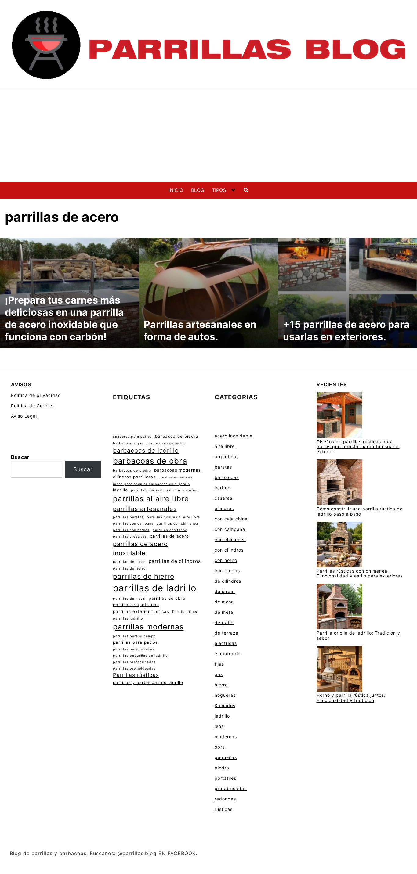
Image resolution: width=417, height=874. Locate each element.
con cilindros (229, 549)
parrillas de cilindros (175, 561)
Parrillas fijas (184, 612)
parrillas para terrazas (133, 649)
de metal (224, 612)
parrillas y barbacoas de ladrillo (148, 682)
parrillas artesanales (145, 509)
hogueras (225, 695)
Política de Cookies (33, 405)
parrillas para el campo (134, 636)
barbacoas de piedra (132, 471)
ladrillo (120, 489)
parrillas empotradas (136, 604)
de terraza (226, 632)
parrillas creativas (130, 536)
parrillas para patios (135, 642)
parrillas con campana (133, 524)
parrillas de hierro (143, 576)
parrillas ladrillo (128, 618)
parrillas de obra (167, 598)
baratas (223, 466)
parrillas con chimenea (177, 524)
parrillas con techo (170, 530)
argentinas (227, 456)
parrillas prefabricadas (134, 662)
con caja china (231, 518)
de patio (224, 622)
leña (219, 726)
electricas (226, 643)
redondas (225, 798)
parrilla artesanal (147, 490)
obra (220, 747)
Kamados (225, 705)
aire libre (225, 446)
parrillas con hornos (131, 530)
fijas (219, 664)
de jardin (225, 591)
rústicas (224, 809)
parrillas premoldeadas (134, 669)
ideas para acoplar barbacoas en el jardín (151, 484)
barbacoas (227, 477)
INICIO (176, 190)
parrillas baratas (128, 517)
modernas (226, 736)
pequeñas (226, 757)
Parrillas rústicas (136, 675)
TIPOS (219, 190)
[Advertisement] (208, 136)
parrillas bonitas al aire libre (173, 517)
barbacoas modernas (177, 470)
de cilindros (228, 581)
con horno (226, 560)
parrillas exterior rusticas (141, 611)
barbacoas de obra (150, 461)
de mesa (224, 601)
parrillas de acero (169, 536)
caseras (223, 498)
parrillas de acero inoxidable (140, 548)
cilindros (224, 508)
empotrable (228, 653)
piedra (222, 767)
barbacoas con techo (166, 443)
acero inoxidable (233, 435)
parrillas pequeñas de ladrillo (140, 656)
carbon (222, 487)
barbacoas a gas (128, 443)
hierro (221, 684)
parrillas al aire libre (151, 498)
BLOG (197, 190)
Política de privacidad (36, 395)
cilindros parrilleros (134, 476)
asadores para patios (132, 437)
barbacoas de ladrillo (146, 450)
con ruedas (227, 570)
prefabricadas (231, 788)
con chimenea (230, 539)
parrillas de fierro (129, 568)
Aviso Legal (24, 416)
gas (219, 674)
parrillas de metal (129, 599)
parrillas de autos (129, 562)
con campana (230, 529)
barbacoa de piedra (176, 436)
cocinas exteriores (176, 477)
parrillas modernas (148, 626)
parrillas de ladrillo (155, 588)
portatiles (225, 778)
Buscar (20, 457)
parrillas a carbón (182, 490)
